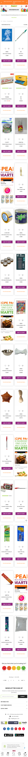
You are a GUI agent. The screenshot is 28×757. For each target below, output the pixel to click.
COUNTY (7, 142)
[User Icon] (21, 6)
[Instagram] (12, 728)
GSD (21, 550)
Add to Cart (7, 61)
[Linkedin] (8, 728)
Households (10, 21)
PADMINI (7, 97)
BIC (21, 51)
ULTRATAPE (7, 233)
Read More (14, 17)
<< (1, 21)
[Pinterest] (16, 728)
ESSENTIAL (21, 142)
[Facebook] (4, 728)
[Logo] (14, 6)
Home (4, 21)
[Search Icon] (7, 6)
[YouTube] (19, 728)
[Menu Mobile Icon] (2, 6)
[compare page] (26, 520)
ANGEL (7, 51)
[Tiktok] (23, 728)
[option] (14, 2)
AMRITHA (7, 595)
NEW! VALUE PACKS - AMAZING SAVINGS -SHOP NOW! (14, 2)
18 (18, 680)
